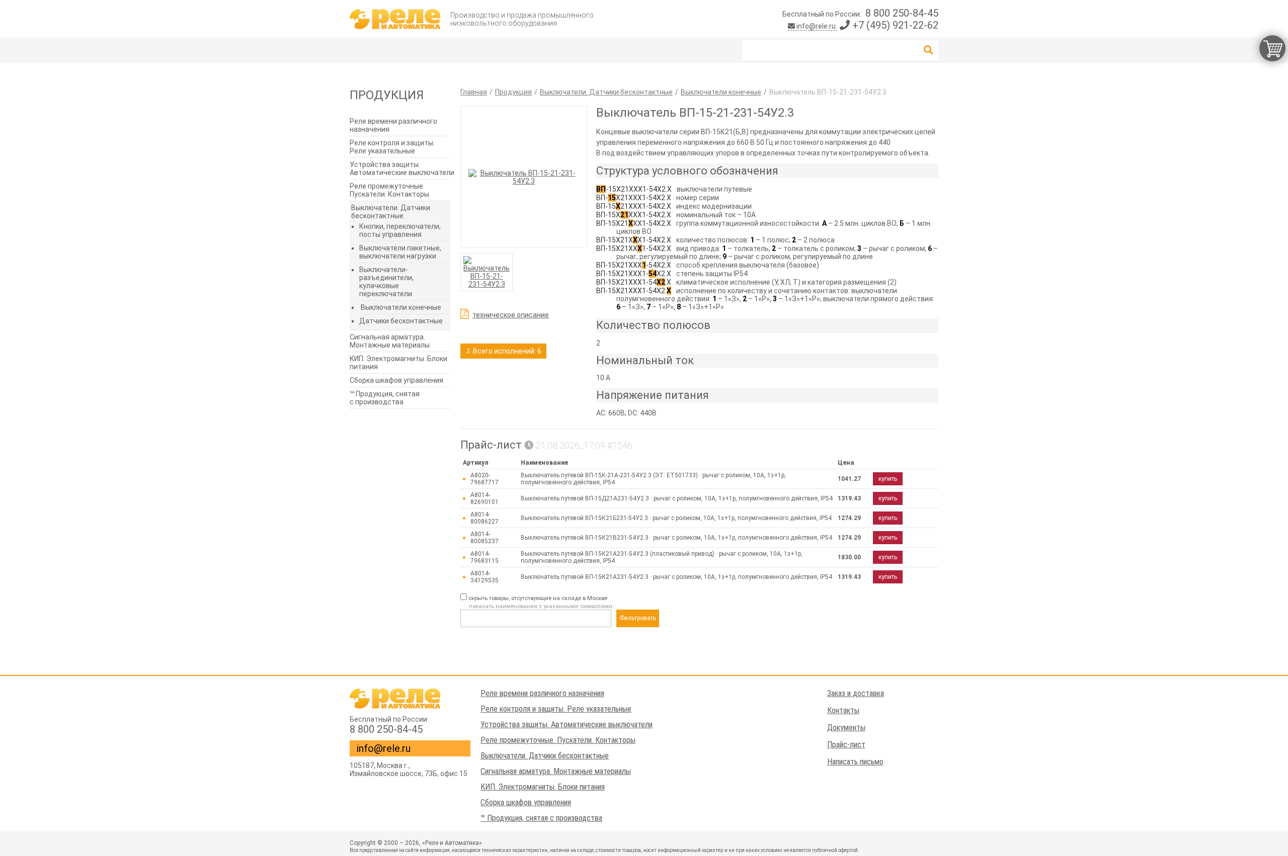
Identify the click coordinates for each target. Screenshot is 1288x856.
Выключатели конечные (401, 307)
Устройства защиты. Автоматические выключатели (402, 168)
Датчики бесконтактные (401, 321)
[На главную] (395, 19)
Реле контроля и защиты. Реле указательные (392, 147)
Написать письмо (855, 761)
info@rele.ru (816, 26)
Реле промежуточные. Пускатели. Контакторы (389, 190)
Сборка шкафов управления (396, 380)
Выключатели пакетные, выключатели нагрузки (400, 252)
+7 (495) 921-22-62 (894, 25)
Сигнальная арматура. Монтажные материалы (390, 341)
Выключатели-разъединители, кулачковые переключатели (386, 282)
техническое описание (510, 315)
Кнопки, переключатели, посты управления (400, 230)
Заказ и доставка (855, 693)
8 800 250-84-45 (901, 13)
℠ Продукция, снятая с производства (385, 398)
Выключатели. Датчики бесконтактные (390, 212)
